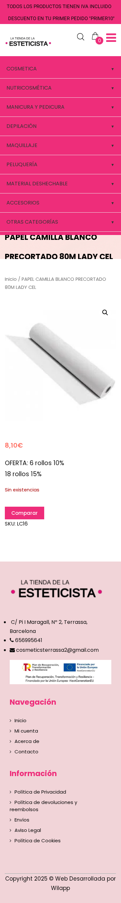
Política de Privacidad (40, 791)
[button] (105, 312)
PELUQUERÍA (21, 164)
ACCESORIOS (22, 202)
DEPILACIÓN (21, 126)
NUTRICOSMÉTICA (29, 88)
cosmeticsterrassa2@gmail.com (57, 650)
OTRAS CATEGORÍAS (32, 222)
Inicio (11, 279)
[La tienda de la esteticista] (29, 41)
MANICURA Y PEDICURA (35, 107)
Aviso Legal (28, 830)
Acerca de (27, 741)
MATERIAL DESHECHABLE (37, 183)
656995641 (28, 640)
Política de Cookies (38, 840)
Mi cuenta (26, 730)
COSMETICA (21, 68)
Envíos (22, 819)
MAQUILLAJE (21, 145)
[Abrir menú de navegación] (111, 38)
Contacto (26, 751)
